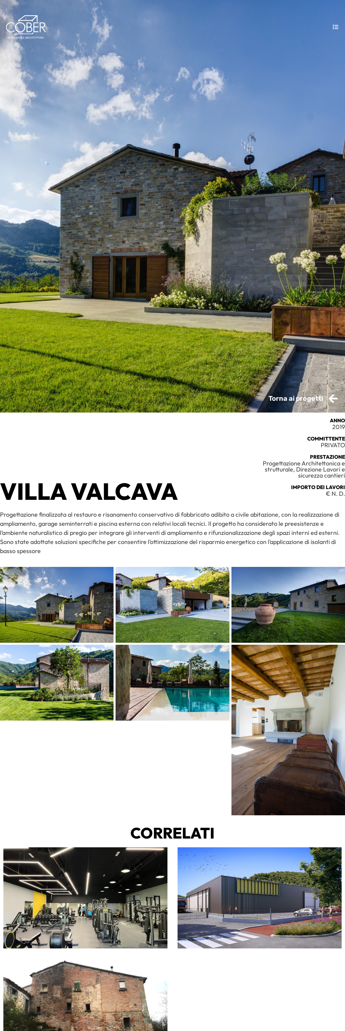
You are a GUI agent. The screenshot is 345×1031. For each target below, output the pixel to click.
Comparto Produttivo (259, 897)
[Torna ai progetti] (333, 399)
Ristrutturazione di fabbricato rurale (85, 1009)
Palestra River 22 (85, 897)
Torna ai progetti (296, 398)
